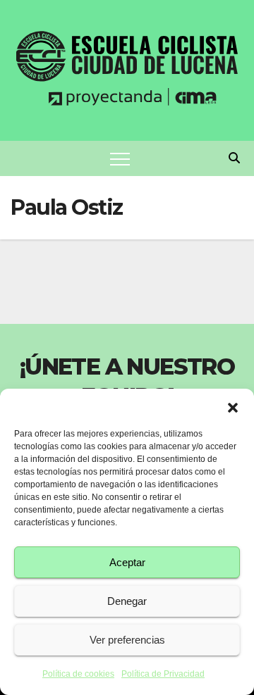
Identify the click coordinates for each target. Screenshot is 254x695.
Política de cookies (78, 674)
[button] (233, 406)
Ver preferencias (127, 640)
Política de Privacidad (163, 674)
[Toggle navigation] (120, 158)
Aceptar (127, 562)
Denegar (127, 601)
